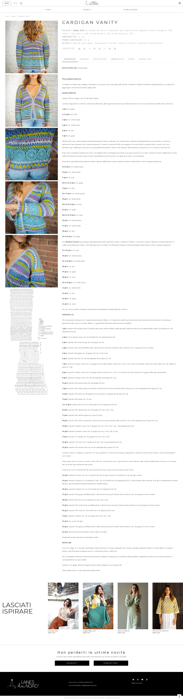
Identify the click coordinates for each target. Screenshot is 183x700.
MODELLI (87, 9)
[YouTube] (142, 679)
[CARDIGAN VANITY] (31, 47)
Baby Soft (79, 30)
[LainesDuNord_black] (91, 3)
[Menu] (179, 3)
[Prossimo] (179, 608)
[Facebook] (133, 679)
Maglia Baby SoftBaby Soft (89, 632)
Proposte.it (116, 698)
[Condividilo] (84, 48)
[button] (15, 3)
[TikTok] (147, 679)
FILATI (48, 9)
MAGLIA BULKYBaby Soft (124, 632)
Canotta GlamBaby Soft (53, 632)
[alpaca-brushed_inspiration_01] (63, 584)
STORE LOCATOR (130, 9)
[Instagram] (138, 679)
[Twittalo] (89, 48)
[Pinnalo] (99, 48)
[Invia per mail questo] (79, 48)
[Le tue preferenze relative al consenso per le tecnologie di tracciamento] (179, 696)
